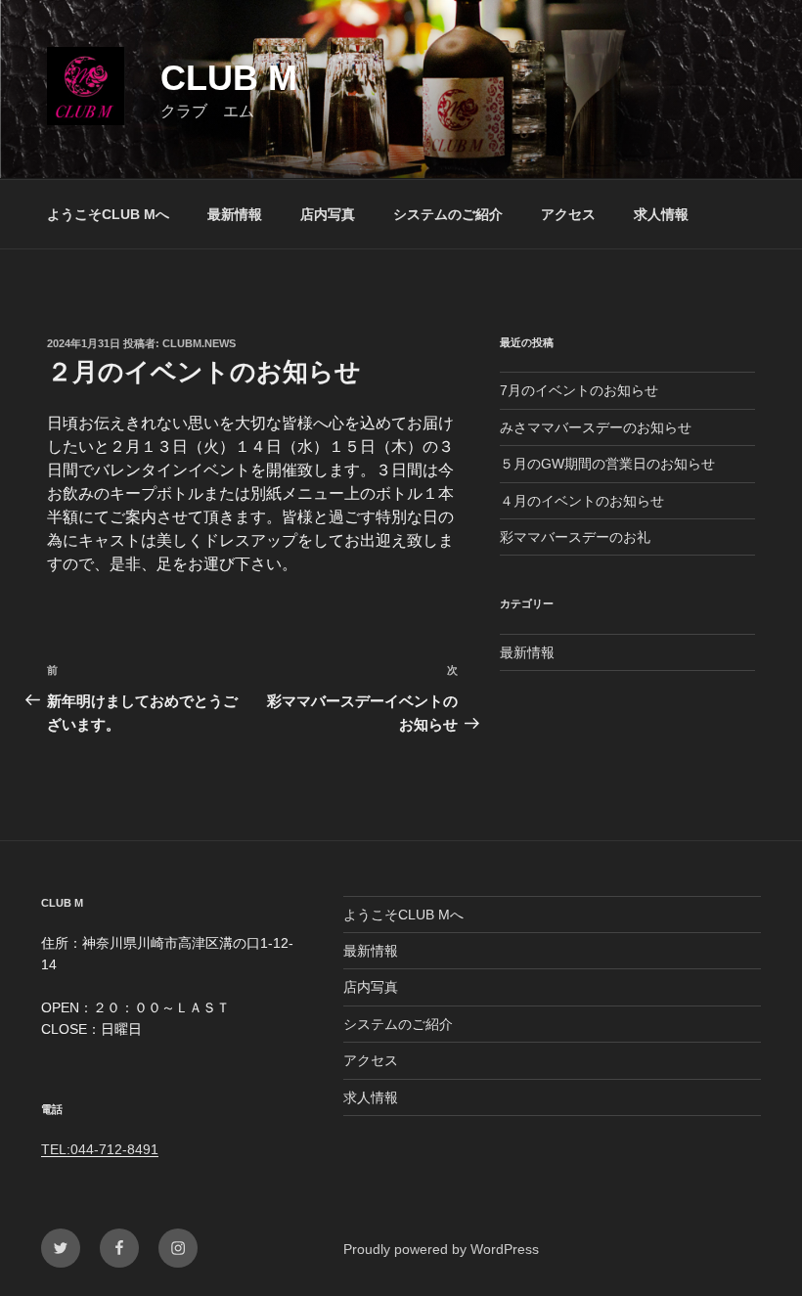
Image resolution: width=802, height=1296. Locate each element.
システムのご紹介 (448, 214)
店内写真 (327, 214)
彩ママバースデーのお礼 (575, 537)
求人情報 (661, 214)
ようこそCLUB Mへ (108, 214)
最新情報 (234, 214)
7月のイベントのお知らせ (579, 390)
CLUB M (228, 78)
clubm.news (199, 343)
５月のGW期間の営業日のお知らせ (607, 463)
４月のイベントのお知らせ (582, 501)
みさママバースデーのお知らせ (595, 427)
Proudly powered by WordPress (441, 1249)
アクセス (568, 214)
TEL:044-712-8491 (99, 1149)
